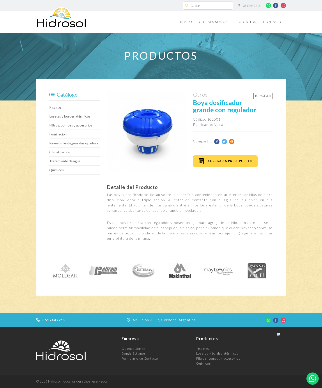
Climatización (59, 152)
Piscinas (55, 107)
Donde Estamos (134, 353)
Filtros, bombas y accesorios (70, 125)
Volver (265, 95)
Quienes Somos (213, 22)
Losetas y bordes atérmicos (69, 116)
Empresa (130, 338)
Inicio (186, 22)
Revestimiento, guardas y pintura (73, 143)
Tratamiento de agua (64, 161)
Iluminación (58, 134)
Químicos (56, 170)
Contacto (273, 22)
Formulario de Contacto (140, 358)
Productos (245, 22)
